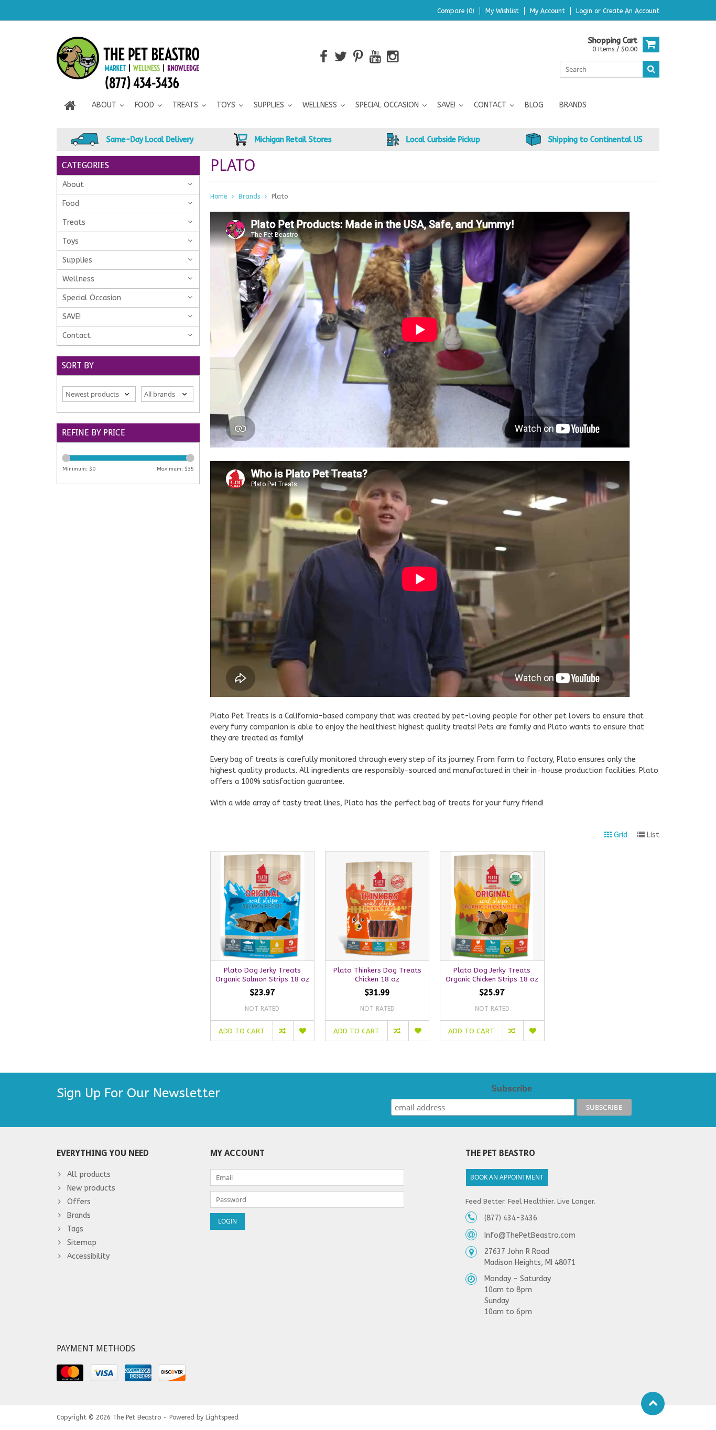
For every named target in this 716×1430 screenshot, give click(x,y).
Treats (185, 105)
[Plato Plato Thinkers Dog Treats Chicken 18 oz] (377, 857)
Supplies (269, 105)
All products (89, 1174)
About (104, 105)
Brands (573, 105)
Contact (490, 105)
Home (218, 196)
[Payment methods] (70, 1372)
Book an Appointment (507, 1177)
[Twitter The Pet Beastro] (341, 57)
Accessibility (88, 1256)
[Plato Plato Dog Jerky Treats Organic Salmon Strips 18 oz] (262, 857)
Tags (75, 1229)
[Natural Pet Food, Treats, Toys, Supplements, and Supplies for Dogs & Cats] (128, 56)
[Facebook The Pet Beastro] (323, 57)
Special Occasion (387, 105)
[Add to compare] (283, 1031)
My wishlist (502, 11)
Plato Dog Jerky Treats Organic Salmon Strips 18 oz (262, 974)
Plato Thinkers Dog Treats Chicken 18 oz (377, 974)
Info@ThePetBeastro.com (530, 1235)
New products (91, 1188)
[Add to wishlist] (303, 1031)
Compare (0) (455, 11)
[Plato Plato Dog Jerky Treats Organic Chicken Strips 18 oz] (492, 857)
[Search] (651, 69)
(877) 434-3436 (510, 1218)
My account (547, 11)
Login (585, 11)
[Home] (70, 105)
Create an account (631, 11)
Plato (280, 196)
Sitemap (81, 1242)
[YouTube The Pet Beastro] (375, 57)
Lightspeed (221, 1417)
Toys (225, 105)
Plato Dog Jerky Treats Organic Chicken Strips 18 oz (492, 974)
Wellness (319, 105)
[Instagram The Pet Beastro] (392, 57)
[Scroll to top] (653, 1403)
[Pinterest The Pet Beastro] (358, 57)
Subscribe (511, 1088)
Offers (79, 1201)
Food (144, 105)
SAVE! (446, 105)
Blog (534, 105)
